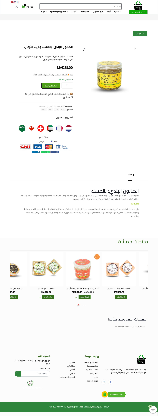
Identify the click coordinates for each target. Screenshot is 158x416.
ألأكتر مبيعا (61, 106)
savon (43, 109)
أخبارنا (74, 11)
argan (63, 109)
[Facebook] (110, 382)
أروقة (109, 11)
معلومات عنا (84, 11)
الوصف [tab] (131, 174)
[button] (84, 49)
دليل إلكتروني (98, 11)
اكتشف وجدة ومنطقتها (59, 11)
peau (50, 109)
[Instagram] (103, 382)
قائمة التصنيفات (138, 12)
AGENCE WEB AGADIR (58, 407)
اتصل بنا (44, 11)
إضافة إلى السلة (51, 86)
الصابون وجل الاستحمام (47, 106)
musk (57, 109)
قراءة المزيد (121, 296)
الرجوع (139, 33)
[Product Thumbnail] (135, 49)
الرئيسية (117, 11)
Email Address (45, 369)
